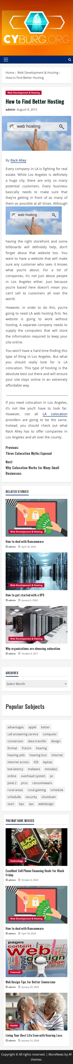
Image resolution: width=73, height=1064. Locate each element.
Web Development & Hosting (23, 92)
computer (50, 734)
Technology (16, 861)
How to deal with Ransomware (25, 541)
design (55, 741)
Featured (15, 972)
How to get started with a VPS (25, 595)
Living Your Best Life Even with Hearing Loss (34, 1035)
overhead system (33, 776)
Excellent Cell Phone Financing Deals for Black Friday (35, 873)
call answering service (22, 734)
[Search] (69, 59)
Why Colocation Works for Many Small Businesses (32, 467)
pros (24, 783)
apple (32, 727)
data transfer (37, 741)
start (10, 804)
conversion (15, 741)
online (11, 776)
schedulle (14, 797)
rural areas (15, 790)
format (12, 748)
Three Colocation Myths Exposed (29, 450)
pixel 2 (11, 783)
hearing (41, 748)
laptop (47, 762)
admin (10, 109)
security (31, 797)
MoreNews (56, 1054)
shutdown (49, 797)
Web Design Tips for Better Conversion (30, 982)
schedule (57, 790)
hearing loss (38, 755)
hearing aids (16, 755)
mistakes (51, 769)
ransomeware (42, 783)
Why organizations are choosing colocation (33, 648)
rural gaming (37, 790)
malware (34, 769)
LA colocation (55, 414)
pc (51, 776)
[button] (6, 60)
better (45, 727)
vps (31, 804)
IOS (36, 762)
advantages (15, 727)
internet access (18, 762)
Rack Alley (18, 160)
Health (14, 1025)
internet (57, 755)
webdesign (46, 804)
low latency (15, 769)
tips (21, 804)
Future (26, 748)
